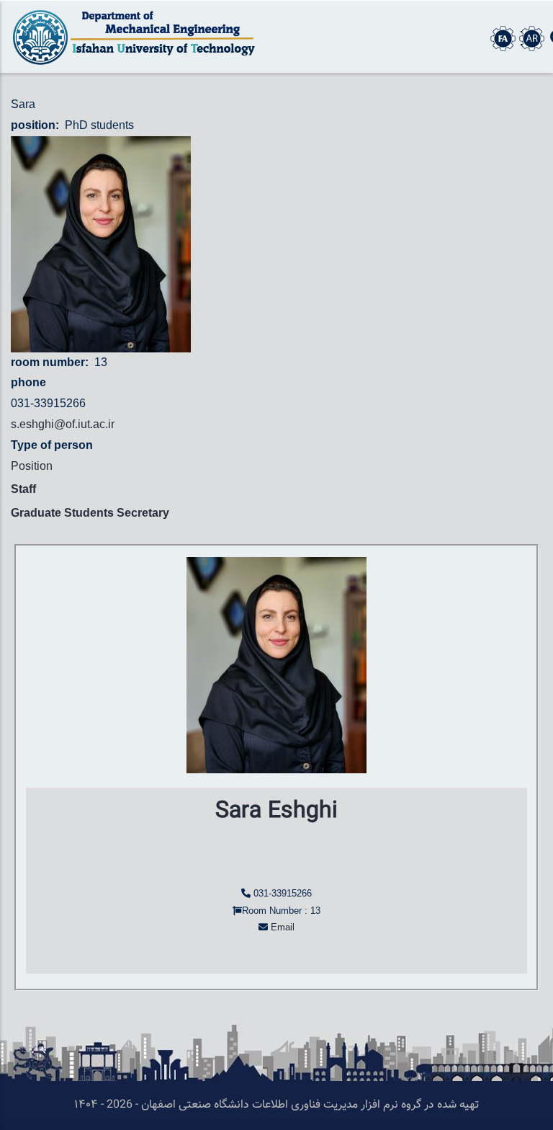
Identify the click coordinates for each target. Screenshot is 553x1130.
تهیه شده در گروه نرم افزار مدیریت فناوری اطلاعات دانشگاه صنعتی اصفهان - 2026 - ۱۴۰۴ (276, 1105)
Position (32, 466)
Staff (23, 489)
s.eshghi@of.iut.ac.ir (62, 424)
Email (283, 927)
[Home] (138, 37)
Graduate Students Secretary (90, 513)
